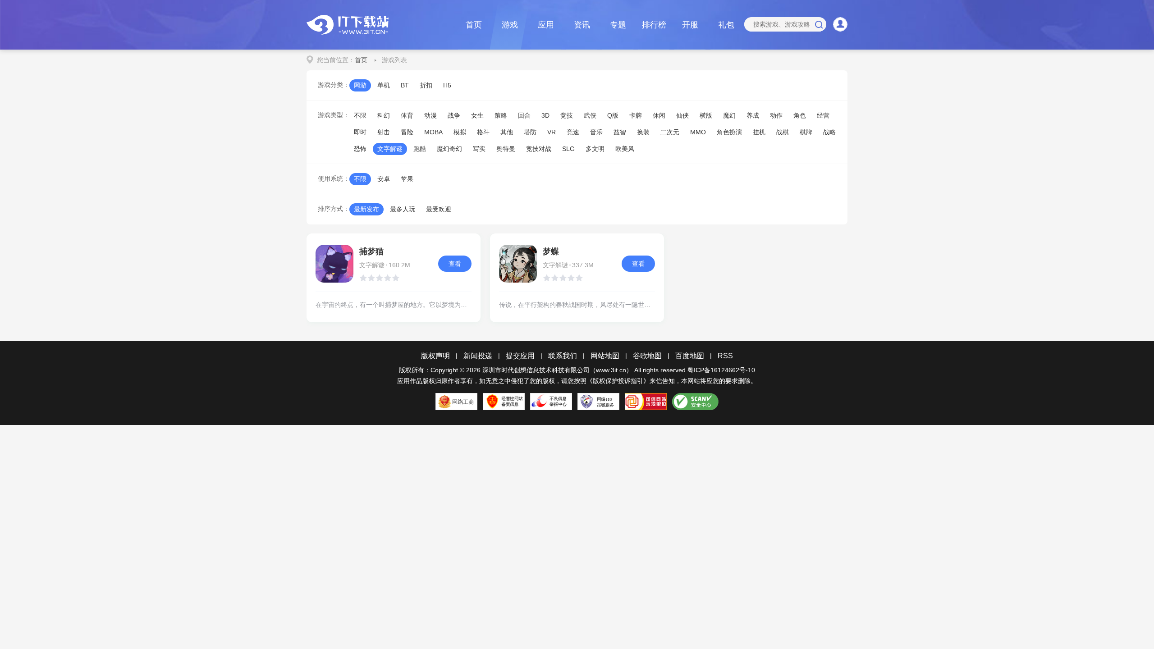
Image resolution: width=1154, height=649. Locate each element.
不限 (360, 115)
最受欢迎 (438, 209)
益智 (620, 132)
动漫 (430, 115)
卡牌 (635, 115)
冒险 (407, 132)
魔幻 (729, 115)
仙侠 (682, 115)
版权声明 (435, 356)
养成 (752, 115)
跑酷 (419, 148)
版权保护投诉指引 (618, 380)
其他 (506, 132)
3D (545, 115)
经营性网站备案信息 (504, 401)
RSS (725, 356)
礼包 (726, 24)
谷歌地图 (647, 356)
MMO (698, 132)
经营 (823, 115)
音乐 (596, 132)
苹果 (407, 179)
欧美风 (624, 148)
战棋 (782, 132)
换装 (643, 132)
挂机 (759, 132)
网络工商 (456, 401)
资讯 (582, 24)
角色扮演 (729, 132)
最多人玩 (402, 209)
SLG (568, 148)
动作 (776, 115)
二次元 (669, 132)
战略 (829, 132)
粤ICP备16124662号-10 (721, 370)
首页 (474, 24)
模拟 (459, 132)
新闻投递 (477, 356)
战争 (454, 115)
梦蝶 (551, 251)
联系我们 (562, 356)
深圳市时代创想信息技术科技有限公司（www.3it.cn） (557, 370)
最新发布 (366, 209)
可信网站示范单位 (646, 401)
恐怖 (360, 148)
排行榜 (654, 24)
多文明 (595, 148)
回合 (524, 115)
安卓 (383, 179)
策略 (501, 115)
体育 (407, 115)
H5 (447, 85)
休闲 (659, 115)
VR (551, 132)
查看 (455, 263)
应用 (546, 24)
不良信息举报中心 (551, 401)
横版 (706, 115)
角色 (799, 115)
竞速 (573, 132)
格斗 (483, 132)
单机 (383, 85)
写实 (479, 148)
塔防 (530, 132)
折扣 (426, 85)
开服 (690, 24)
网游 (360, 85)
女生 (477, 115)
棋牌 (806, 132)
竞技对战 (538, 148)
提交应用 (520, 356)
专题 (618, 24)
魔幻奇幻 (449, 148)
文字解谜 (390, 148)
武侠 (590, 115)
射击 (383, 132)
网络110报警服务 (598, 401)
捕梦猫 (371, 251)
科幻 (383, 115)
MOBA (433, 132)
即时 (360, 132)
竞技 (566, 115)
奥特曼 (505, 148)
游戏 (510, 24)
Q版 (612, 115)
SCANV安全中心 (695, 401)
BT (405, 85)
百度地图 (689, 356)
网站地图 (605, 356)
